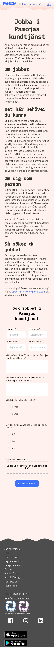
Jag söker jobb (12, 548)
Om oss (8, 569)
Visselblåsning (12, 577)
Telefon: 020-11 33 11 (16, 594)
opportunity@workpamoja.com (28, 291)
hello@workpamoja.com (17, 598)
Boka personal (30, 4)
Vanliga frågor (11, 573)
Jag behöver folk (13, 561)
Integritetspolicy (13, 565)
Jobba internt (11, 585)
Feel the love (11, 557)
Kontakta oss (11, 581)
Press (7, 553)
